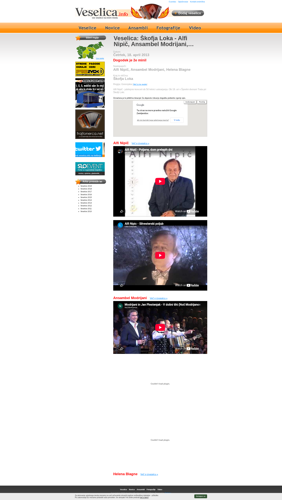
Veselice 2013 (86, 203)
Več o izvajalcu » (140, 143)
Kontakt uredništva (197, 2)
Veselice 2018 (86, 189)
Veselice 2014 (86, 200)
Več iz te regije (140, 84)
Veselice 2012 (86, 206)
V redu (177, 120)
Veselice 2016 (86, 195)
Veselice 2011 (86, 209)
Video (159, 490)
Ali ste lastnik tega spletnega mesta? (153, 120)
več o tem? (144, 497)
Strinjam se (200, 496)
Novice (132, 490)
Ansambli (141, 490)
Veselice (123, 490)
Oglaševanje (183, 2)
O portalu (172, 2)
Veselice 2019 (86, 186)
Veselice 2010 (86, 211)
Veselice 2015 (86, 197)
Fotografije (151, 490)
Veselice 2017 (86, 192)
